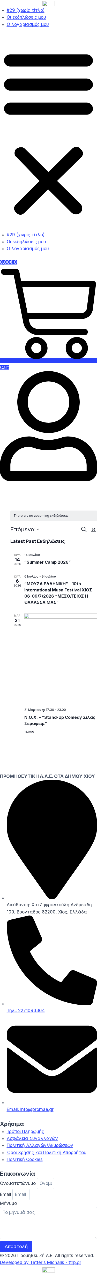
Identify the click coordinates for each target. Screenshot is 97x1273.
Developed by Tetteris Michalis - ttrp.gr (40, 1262)
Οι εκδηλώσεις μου (26, 17)
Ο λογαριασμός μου (28, 24)
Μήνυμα (8, 1203)
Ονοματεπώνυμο (18, 1183)
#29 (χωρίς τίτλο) (25, 10)
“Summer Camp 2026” (47, 562)
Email (6, 1194)
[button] (48, 132)
